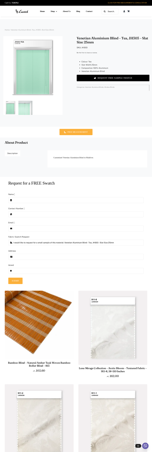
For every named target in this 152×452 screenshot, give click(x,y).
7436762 (15, 3)
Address (12, 251)
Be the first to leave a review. (87, 53)
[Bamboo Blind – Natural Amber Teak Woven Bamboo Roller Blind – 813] (39, 292)
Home (7, 30)
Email (11, 222)
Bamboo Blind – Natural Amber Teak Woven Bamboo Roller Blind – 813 (39, 364)
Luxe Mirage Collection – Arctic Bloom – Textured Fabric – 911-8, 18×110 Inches (113, 370)
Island (11, 265)
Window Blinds (109, 87)
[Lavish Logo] (22, 10)
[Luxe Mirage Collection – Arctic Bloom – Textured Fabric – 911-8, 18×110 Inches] (112, 292)
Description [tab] (12, 153)
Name (11, 194)
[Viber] (145, 446)
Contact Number (16, 208)
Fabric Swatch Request (18, 237)
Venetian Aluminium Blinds (94, 87)
